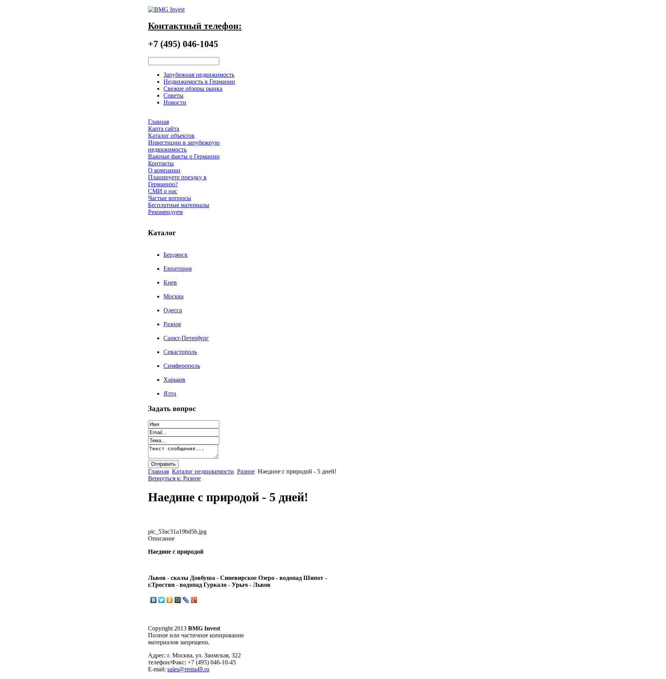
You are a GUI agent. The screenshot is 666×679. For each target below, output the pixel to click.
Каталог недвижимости (203, 471)
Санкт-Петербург (186, 338)
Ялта (169, 393)
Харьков (174, 379)
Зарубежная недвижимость (198, 74)
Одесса (172, 310)
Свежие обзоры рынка (192, 88)
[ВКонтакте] (154, 600)
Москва (173, 296)
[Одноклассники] (170, 600)
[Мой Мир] (178, 600)
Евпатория (177, 268)
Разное (172, 324)
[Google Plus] (194, 600)
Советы (173, 95)
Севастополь (180, 352)
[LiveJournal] (186, 600)
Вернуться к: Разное (174, 478)
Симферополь (181, 365)
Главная (158, 471)
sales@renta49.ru (188, 669)
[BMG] (166, 9)
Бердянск (175, 254)
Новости (174, 102)
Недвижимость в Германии (199, 81)
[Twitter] (162, 600)
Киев (170, 282)
